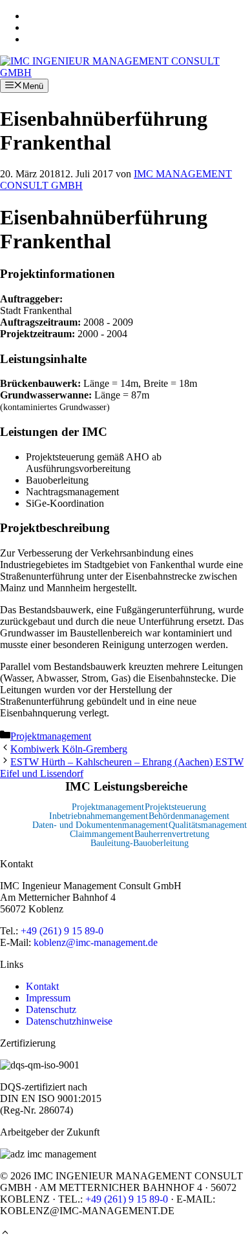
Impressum (48, 997)
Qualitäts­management (208, 825)
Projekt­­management (108, 807)
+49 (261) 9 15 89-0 (62, 930)
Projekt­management (50, 736)
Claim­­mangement (102, 834)
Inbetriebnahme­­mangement (98, 816)
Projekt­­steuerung (175, 807)
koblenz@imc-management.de (96, 942)
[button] (5, 1233)
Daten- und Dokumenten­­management (100, 825)
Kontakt (42, 986)
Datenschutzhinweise (69, 1021)
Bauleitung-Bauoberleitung (139, 843)
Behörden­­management (189, 816)
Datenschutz (51, 1009)
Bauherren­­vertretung (171, 834)
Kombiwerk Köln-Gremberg (68, 748)
